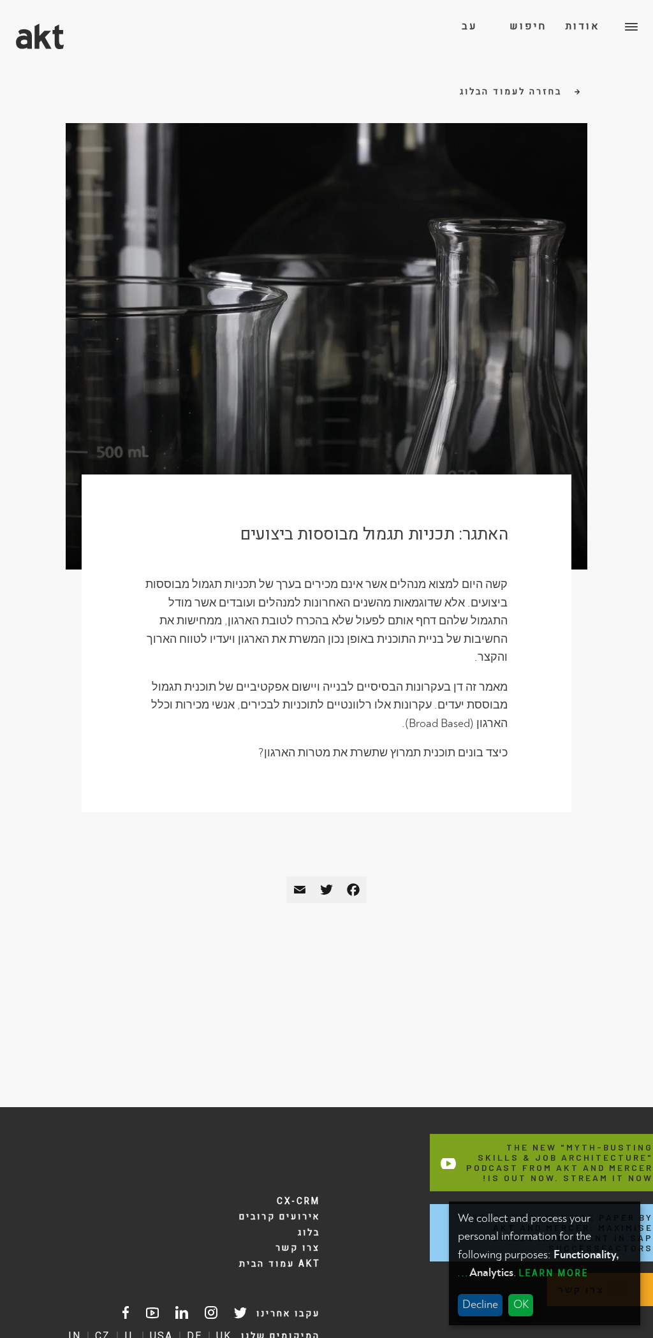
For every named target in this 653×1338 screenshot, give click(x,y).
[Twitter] (326, 889)
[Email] (299, 889)
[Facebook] (353, 889)
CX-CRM (298, 1201)
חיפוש (528, 27)
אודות (582, 27)
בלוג (309, 1232)
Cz (469, 97)
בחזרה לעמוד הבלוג (513, 91)
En (469, 50)
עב (470, 27)
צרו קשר (297, 1248)
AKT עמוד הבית (279, 1264)
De (469, 74)
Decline (480, 1305)
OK (521, 1305)
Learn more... (523, 1273)
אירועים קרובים (279, 1216)
